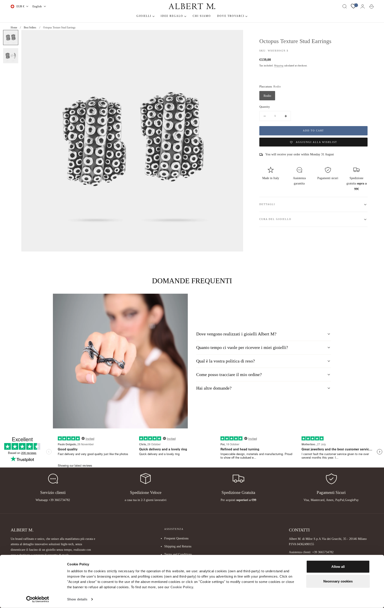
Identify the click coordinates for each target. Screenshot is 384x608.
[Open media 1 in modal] (235, 37)
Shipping (278, 66)
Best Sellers (30, 27)
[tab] (10, 37)
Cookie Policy (181, 587)
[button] (345, 6)
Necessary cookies (338, 581)
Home (14, 27)
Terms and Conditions (178, 554)
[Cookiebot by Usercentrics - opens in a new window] (37, 599)
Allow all (338, 566)
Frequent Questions (176, 538)
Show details (77, 599)
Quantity (264, 107)
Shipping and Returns (177, 546)
